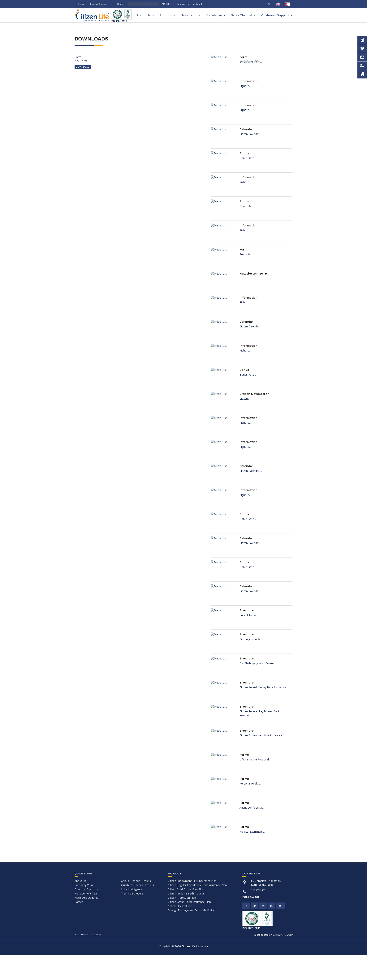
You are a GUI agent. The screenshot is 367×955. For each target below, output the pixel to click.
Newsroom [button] (188, 15)
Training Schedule (132, 893)
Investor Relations (98, 3)
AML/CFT (166, 3)
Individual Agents (131, 889)
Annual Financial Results (136, 881)
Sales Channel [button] (241, 15)
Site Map (96, 934)
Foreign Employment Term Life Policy (191, 910)
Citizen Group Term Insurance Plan (189, 902)
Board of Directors (86, 889)
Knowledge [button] (214, 15)
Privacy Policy (81, 934)
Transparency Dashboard (189, 3)
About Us (80, 881)
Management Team (87, 893)
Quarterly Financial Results (137, 885)
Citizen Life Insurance (195, 946)
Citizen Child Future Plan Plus (186, 889)
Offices (120, 3)
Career (80, 3)
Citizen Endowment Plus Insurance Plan (192, 881)
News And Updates (86, 897)
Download (82, 66)
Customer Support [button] (275, 15)
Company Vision (84, 885)
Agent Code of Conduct (143, 4)
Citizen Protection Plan (182, 897)
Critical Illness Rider (180, 906)
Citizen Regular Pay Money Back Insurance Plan (197, 885)
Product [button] (165, 15)
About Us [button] (143, 15)
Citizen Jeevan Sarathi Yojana (186, 893)
